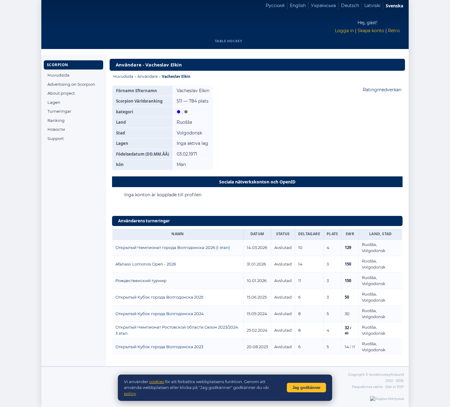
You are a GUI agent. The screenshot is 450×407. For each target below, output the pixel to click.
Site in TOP (394, 387)
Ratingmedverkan (382, 89)
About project (61, 93)
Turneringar (59, 111)
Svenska (394, 6)
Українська (323, 5)
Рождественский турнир (141, 280)
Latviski (372, 5)
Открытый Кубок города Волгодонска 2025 (159, 297)
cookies (156, 381)
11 (299, 280)
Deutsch (350, 5)
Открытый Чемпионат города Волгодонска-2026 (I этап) (172, 247)
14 (300, 264)
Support (55, 138)
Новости (56, 129)
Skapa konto (371, 30)
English (298, 5)
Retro (394, 30)
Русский (275, 5)
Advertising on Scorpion (71, 84)
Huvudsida (58, 75)
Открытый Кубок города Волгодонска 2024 (159, 313)
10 (300, 247)
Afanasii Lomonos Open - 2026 (145, 264)
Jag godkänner (306, 387)
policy (130, 393)
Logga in (344, 30)
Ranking (56, 120)
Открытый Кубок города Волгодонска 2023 (159, 346)
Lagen (53, 102)
